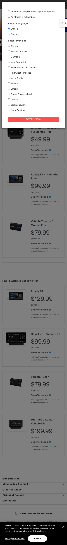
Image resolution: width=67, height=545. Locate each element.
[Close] (63, 526)
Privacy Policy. (39, 531)
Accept (37, 538)
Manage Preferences (14, 538)
